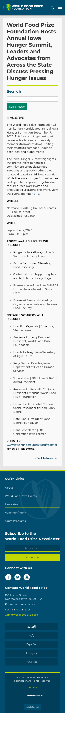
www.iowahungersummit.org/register (32, 444)
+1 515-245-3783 (25, 604)
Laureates (11, 504)
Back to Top (32, 707)
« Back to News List (46, 458)
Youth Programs (15, 520)
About (9, 487)
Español (31, 644)
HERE (35, 193)
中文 (31, 635)
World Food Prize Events (20, 496)
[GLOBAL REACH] (32, 697)
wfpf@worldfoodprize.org (21, 614)
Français (31, 653)
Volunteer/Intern (15, 512)
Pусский (31, 661)
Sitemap (33, 687)
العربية (31, 626)
